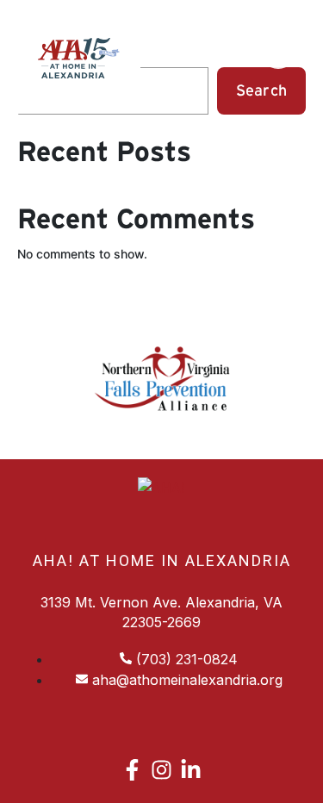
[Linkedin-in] (191, 770)
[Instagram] (161, 770)
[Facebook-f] (132, 770)
